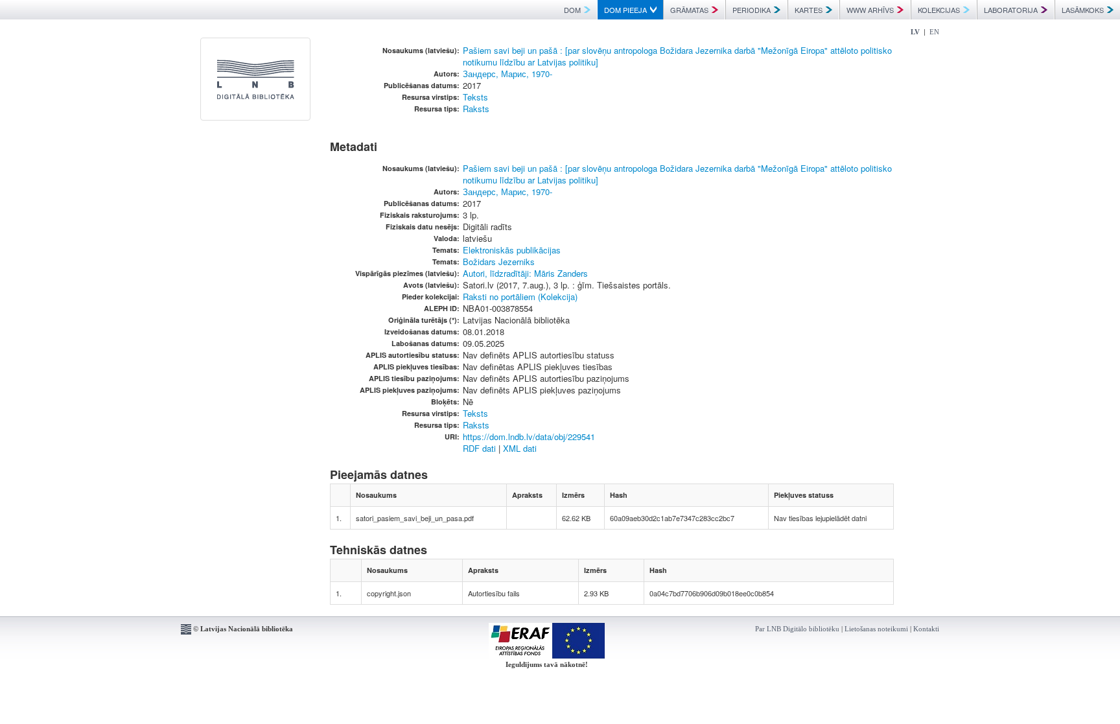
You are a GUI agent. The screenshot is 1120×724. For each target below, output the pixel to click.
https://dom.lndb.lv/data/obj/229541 (529, 436)
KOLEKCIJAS (939, 10)
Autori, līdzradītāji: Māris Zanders (525, 273)
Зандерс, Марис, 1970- (507, 73)
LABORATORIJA (1011, 10)
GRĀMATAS (689, 10)
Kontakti (926, 629)
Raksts (476, 108)
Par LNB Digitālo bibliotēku (797, 629)
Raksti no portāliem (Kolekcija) (520, 296)
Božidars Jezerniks (499, 261)
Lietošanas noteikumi (876, 629)
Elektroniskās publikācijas (512, 250)
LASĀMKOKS (1083, 10)
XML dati (520, 448)
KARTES (808, 10)
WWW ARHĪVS (870, 10)
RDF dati (479, 448)
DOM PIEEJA (625, 10)
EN (934, 32)
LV (915, 32)
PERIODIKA (751, 10)
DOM (572, 10)
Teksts (475, 97)
